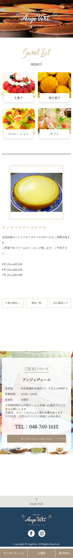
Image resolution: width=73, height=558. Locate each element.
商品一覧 (36, 302)
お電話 (41, 553)
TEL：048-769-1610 (36, 426)
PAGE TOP (36, 501)
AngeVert (32, 544)
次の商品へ (59, 302)
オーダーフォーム (13, 553)
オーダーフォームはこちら (36, 439)
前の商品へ (13, 302)
